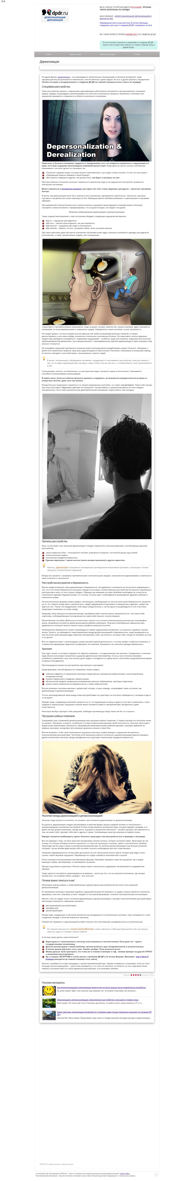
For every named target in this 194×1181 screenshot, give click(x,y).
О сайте (137, 54)
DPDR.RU (43, 1164)
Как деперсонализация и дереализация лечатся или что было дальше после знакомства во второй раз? (101, 987)
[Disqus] (97, 1060)
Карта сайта (125, 1174)
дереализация (64, 77)
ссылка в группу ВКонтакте (82, 929)
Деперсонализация (107, 54)
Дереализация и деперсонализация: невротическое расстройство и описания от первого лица (97, 999)
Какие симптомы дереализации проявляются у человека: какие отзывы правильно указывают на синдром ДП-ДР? (104, 1013)
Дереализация (75, 54)
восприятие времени (71, 189)
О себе (48, 54)
